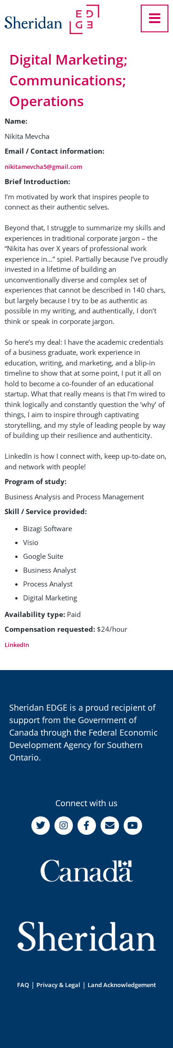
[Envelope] (110, 825)
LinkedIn (17, 645)
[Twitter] (40, 825)
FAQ (23, 985)
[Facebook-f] (87, 825)
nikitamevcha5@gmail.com (43, 166)
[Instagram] (63, 825)
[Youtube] (133, 825)
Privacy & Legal (58, 985)
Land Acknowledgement (122, 985)
